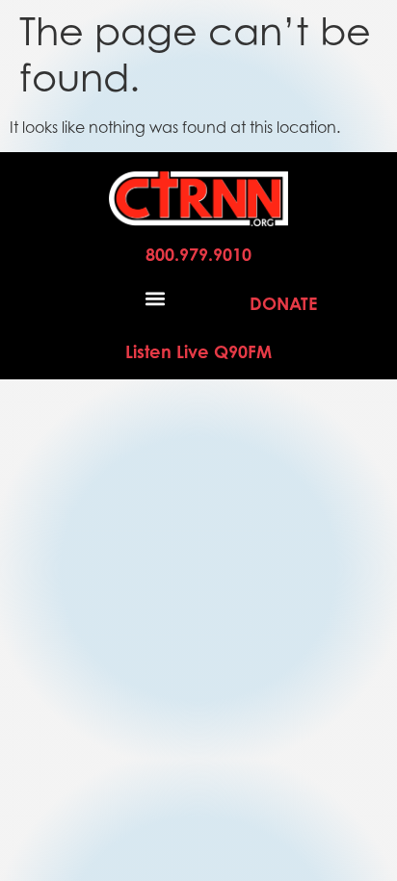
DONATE (283, 303)
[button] (156, 298)
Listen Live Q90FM (198, 351)
